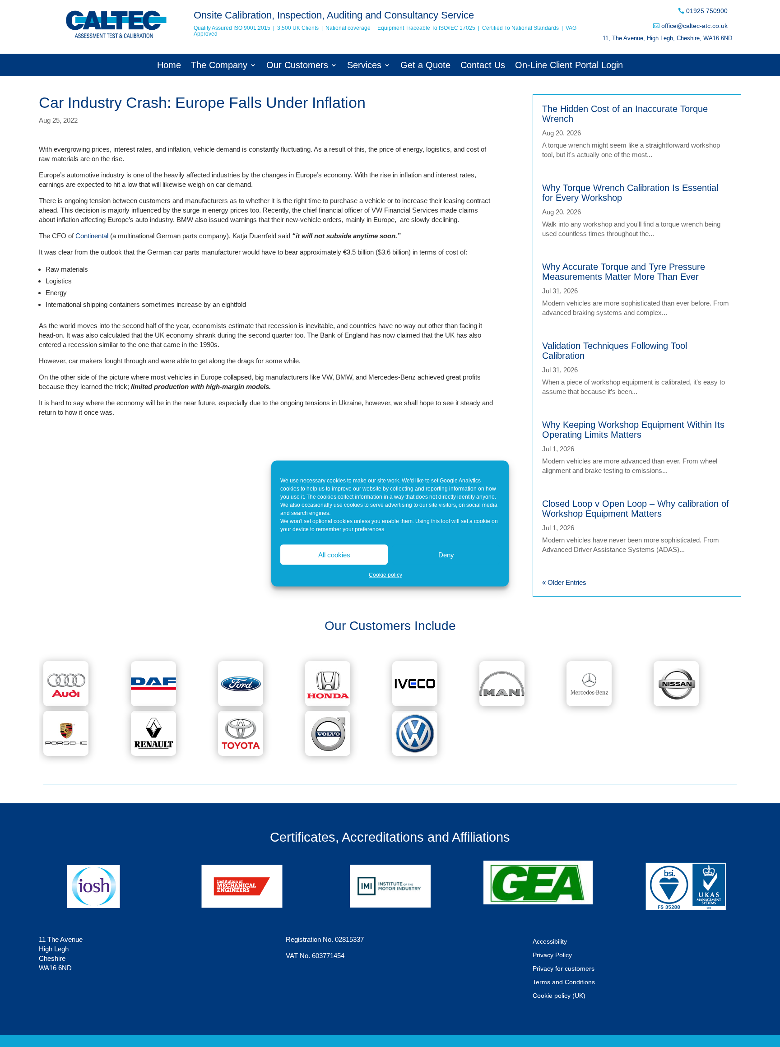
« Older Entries (564, 582)
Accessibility (550, 941)
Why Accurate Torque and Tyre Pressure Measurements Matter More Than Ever (623, 272)
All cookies (334, 554)
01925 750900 (707, 10)
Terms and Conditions (564, 982)
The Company (219, 66)
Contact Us (482, 66)
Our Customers (297, 66)
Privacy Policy (552, 955)
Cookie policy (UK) (559, 995)
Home (169, 66)
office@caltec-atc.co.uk (694, 25)
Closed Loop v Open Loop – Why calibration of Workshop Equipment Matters (635, 509)
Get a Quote (425, 66)
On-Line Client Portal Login (569, 66)
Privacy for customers (563, 968)
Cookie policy (385, 575)
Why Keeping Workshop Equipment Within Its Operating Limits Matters (633, 430)
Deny (446, 554)
